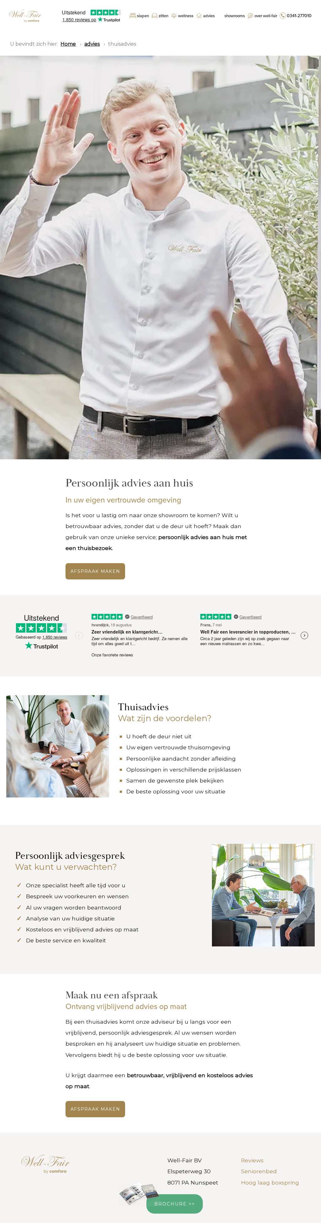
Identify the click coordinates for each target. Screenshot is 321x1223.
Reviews (252, 1160)
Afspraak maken (95, 1109)
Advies (209, 15)
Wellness (185, 15)
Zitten (163, 15)
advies (92, 44)
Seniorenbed (259, 1171)
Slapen (143, 15)
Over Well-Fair (266, 15)
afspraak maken (95, 571)
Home (68, 44)
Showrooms (234, 15)
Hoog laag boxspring (270, 1182)
